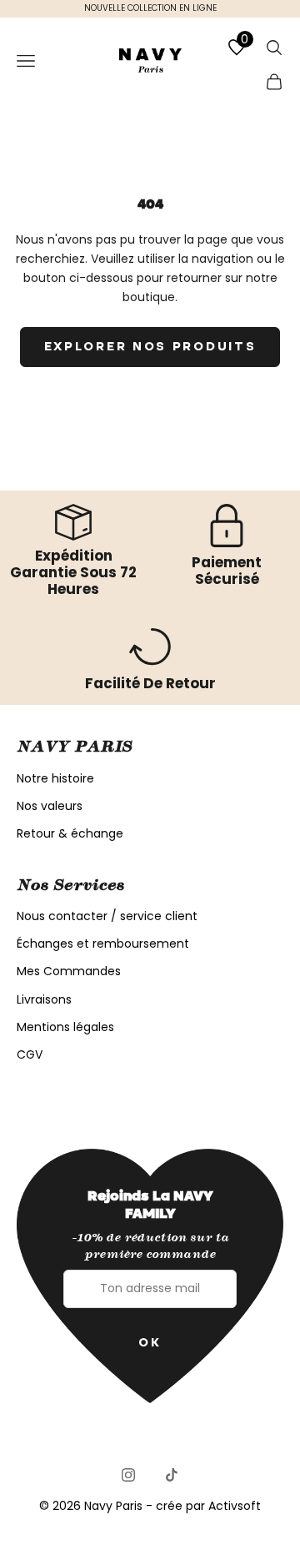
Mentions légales (65, 1027)
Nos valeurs (49, 806)
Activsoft (234, 1505)
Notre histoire (55, 778)
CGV (29, 1054)
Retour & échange (70, 833)
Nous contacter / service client (107, 916)
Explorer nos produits (150, 346)
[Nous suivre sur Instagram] (128, 1475)
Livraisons (44, 999)
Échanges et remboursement (103, 943)
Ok (149, 1342)
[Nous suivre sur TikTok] (171, 1475)
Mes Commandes (69, 971)
